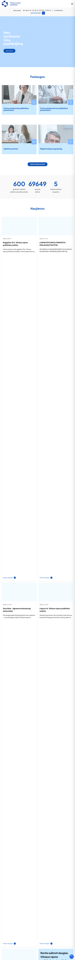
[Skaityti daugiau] (19, 399)
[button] (72, 4)
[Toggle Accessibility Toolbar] (71, 956)
